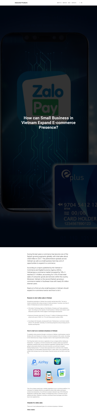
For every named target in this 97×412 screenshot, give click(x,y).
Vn (81, 2)
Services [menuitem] (65, 2)
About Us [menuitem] (59, 2)
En (79, 2)
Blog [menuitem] (69, 2)
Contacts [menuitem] (74, 2)
